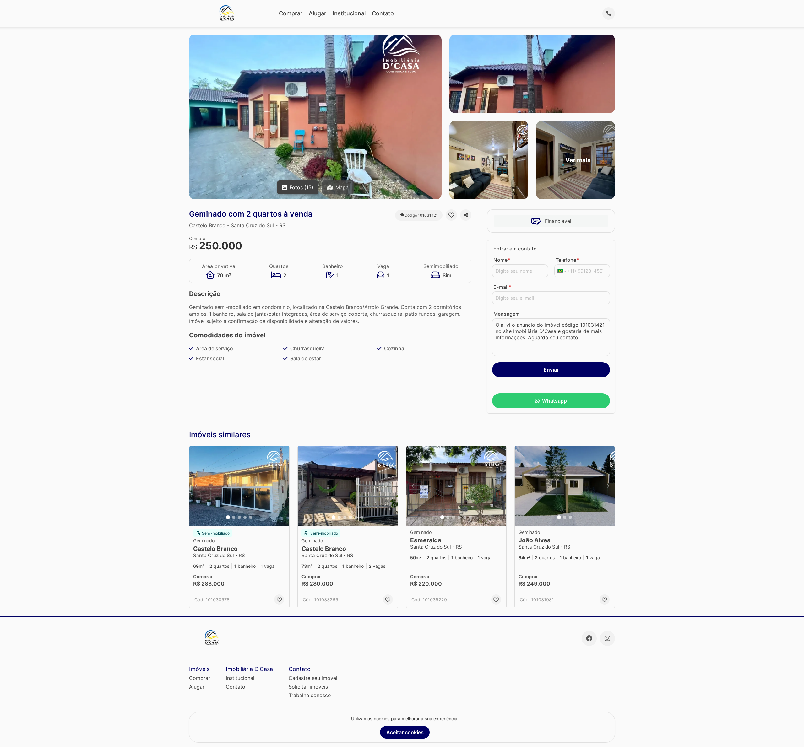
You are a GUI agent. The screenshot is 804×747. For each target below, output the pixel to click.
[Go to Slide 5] (250, 517)
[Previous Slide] (196, 486)
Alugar (317, 13)
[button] (239, 486)
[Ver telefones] (608, 13)
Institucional (349, 13)
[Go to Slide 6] (361, 517)
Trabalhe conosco (310, 695)
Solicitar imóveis (308, 687)
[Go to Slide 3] (239, 517)
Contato (383, 13)
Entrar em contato (515, 248)
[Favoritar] (451, 215)
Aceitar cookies (405, 732)
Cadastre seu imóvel (313, 678)
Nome (501, 260)
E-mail (502, 287)
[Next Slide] (282, 486)
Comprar (290, 13)
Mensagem (506, 314)
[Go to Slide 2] (233, 517)
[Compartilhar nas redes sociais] (465, 215)
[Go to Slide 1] (228, 517)
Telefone (567, 260)
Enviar (551, 370)
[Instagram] (607, 638)
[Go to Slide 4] (245, 517)
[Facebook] (589, 638)
